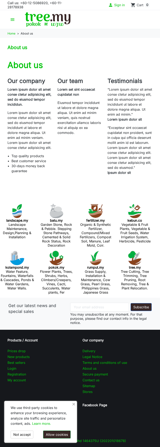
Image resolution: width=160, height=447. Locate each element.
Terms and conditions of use (104, 363)
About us (89, 368)
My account (17, 380)
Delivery (88, 351)
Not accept (22, 434)
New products (19, 357)
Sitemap (88, 386)
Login (12, 368)
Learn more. (41, 423)
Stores (87, 392)
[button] (116, 5)
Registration (17, 374)
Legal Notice (92, 357)
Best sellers (16, 363)
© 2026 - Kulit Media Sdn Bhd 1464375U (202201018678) (80, 441)
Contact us (90, 380)
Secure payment (95, 374)
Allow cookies (57, 434)
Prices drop (17, 351)
